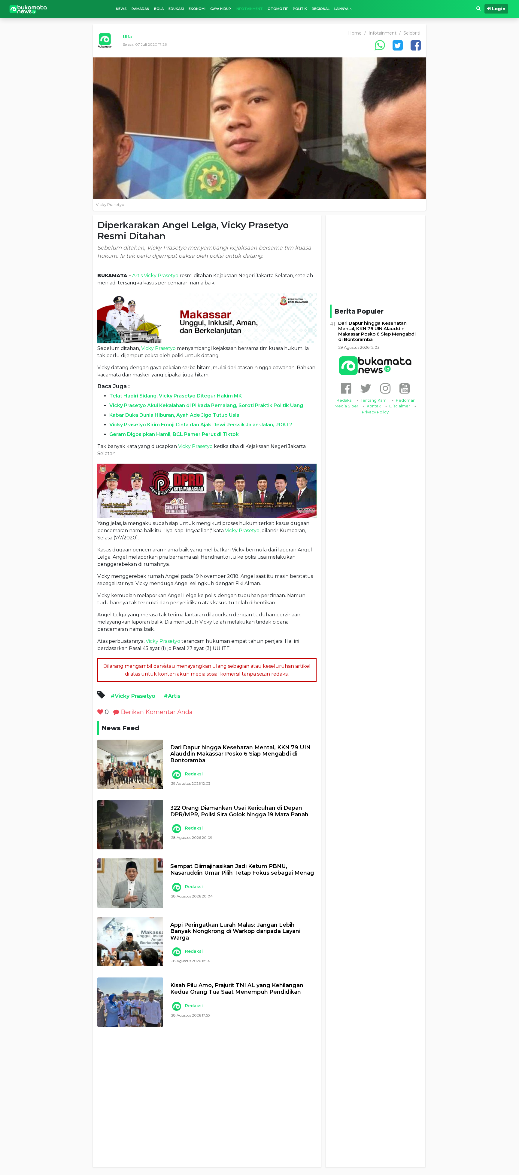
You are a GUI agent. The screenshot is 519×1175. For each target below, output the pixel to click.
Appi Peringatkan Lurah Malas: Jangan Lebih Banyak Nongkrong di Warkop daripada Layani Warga (235, 931)
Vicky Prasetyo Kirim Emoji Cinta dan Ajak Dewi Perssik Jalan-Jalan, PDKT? (200, 425)
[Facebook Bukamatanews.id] (346, 388)
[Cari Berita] (478, 8)
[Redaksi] (176, 774)
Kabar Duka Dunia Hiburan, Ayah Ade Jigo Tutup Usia (174, 415)
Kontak (374, 405)
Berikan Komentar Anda (156, 712)
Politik (300, 9)
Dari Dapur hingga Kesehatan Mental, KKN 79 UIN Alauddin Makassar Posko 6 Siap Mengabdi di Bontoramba (240, 754)
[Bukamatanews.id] (28, 8)
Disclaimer (399, 405)
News (121, 9)
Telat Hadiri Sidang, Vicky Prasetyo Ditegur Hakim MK (175, 396)
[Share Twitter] (397, 45)
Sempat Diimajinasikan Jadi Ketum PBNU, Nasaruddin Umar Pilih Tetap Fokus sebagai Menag (242, 869)
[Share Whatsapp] (379, 45)
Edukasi (176, 9)
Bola (159, 9)
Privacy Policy (375, 412)
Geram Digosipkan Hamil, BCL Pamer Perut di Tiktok (174, 434)
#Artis (172, 696)
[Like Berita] (100, 712)
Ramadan (140, 9)
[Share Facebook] (415, 45)
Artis (137, 275)
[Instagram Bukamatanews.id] (385, 388)
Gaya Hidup (220, 9)
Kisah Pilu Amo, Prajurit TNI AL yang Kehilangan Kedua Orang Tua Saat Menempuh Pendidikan (236, 988)
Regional (320, 9)
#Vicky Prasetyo (133, 696)
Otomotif (278, 9)
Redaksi (194, 774)
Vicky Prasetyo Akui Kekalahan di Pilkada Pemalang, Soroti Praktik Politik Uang (206, 405)
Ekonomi (197, 9)
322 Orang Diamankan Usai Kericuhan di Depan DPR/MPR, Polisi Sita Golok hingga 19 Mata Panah (239, 811)
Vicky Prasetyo (161, 275)
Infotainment (249, 9)
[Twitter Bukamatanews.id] (365, 388)
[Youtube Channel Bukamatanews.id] (404, 388)
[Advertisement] (207, 1101)
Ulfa (127, 36)
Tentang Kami (374, 400)
